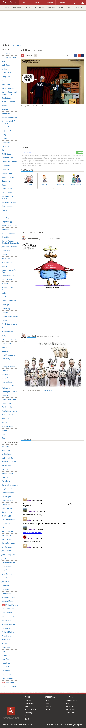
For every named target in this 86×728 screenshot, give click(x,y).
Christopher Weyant (10, 485)
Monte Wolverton (8, 624)
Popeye (4, 328)
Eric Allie (5, 527)
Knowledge (51, 7)
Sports (69, 7)
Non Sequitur (7, 297)
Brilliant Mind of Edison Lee (8, 122)
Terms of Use (68, 724)
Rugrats (5, 351)
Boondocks (6, 113)
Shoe (3, 362)
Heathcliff (5, 229)
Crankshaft (6, 142)
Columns (48, 706)
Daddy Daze (6, 154)
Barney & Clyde (8, 88)
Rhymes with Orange (10, 339)
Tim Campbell (7, 678)
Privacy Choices (78, 726)
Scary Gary (6, 359)
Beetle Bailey (7, 98)
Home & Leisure (39, 7)
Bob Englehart (7, 473)
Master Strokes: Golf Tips (10, 271)
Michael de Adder (8, 609)
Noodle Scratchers (9, 301)
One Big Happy (7, 304)
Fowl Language (7, 206)
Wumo (4, 430)
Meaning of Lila (8, 275)
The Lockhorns (7, 403)
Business (7, 7)
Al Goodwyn (6, 454)
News (47, 700)
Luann (4, 254)
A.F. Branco (6, 446)
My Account (70, 706)
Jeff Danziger (7, 547)
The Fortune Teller (9, 399)
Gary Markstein (8, 531)
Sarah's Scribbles (8, 355)
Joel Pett (5, 558)
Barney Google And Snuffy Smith (9, 93)
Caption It (5, 127)
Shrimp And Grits (8, 366)
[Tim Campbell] (23, 237)
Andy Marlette (7, 458)
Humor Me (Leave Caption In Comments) (10, 242)
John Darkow (7, 574)
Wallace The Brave (9, 415)
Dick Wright (6, 516)
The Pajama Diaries (9, 411)
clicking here (38, 165)
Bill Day (5, 469)
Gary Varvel (6, 539)
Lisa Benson (6, 593)
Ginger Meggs (7, 221)
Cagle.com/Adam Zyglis (50, 390)
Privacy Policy (58, 724)
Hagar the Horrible (9, 225)
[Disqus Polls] (52, 467)
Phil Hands (6, 640)
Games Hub (78, 7)
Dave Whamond (8, 504)
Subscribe (80, 152)
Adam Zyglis (6, 450)
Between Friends (8, 102)
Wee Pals (5, 419)
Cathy (4, 134)
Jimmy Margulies (8, 554)
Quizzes (48, 710)
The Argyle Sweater (9, 391)
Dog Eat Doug (7, 173)
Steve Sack (6, 671)
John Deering (7, 578)
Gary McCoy (6, 535)
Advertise (50, 724)
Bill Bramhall (7, 465)
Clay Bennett (7, 489)
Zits (3, 438)
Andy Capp (6, 65)
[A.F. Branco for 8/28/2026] (22, 55)
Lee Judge (5, 589)
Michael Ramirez (10, 605)
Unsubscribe (78, 724)
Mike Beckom (7, 613)
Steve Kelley (6, 667)
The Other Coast (8, 407)
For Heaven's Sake (9, 202)
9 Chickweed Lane (9, 57)
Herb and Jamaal (8, 233)
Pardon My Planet (9, 308)
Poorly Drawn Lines (9, 324)
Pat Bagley (6, 628)
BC (3, 80)
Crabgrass (6, 138)
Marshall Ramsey (8, 601)
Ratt (3, 651)
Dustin (4, 185)
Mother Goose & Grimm (8, 288)
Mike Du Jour (7, 279)
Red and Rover (7, 332)
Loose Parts (6, 250)
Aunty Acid (6, 76)
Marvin (4, 266)
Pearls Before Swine (10, 316)
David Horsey (7, 508)
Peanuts (5, 312)
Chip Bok (5, 477)
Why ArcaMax (70, 710)
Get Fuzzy (5, 218)
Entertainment (17, 7)
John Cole (5, 570)
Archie (4, 69)
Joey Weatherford (8, 562)
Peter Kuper (6, 636)
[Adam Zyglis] (23, 335)
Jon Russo (5, 582)
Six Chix (5, 370)
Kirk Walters (6, 585)
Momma (5, 283)
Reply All (5, 335)
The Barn (5, 395)
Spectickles (6, 374)
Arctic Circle (6, 73)
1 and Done (6, 53)
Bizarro (4, 105)
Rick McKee (6, 655)
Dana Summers (8, 493)
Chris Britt (6, 481)
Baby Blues (6, 84)
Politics (61, 7)
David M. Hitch (7, 512)
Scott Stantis (6, 659)
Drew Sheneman (8, 520)
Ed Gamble (6, 524)
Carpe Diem (6, 131)
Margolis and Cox (8, 597)
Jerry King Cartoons (9, 247)
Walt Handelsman (9, 686)
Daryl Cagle (6, 496)
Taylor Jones (6, 674)
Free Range (6, 210)
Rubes (4, 347)
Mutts (4, 293)
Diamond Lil (6, 165)
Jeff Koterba (6, 551)
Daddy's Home (7, 158)
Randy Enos (6, 647)
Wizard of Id (6, 422)
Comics (48, 703)
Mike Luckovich (8, 616)
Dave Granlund (7, 500)
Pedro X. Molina (8, 632)
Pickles (4, 320)
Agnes (4, 61)
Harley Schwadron (9, 543)
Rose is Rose (6, 343)
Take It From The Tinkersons (8, 387)
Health (28, 7)
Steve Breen (6, 663)
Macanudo (6, 258)
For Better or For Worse (8, 197)
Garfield (5, 214)
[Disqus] (52, 523)
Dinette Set (6, 169)
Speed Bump (7, 378)
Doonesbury (6, 181)
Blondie (5, 109)
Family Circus (7, 189)
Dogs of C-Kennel (8, 177)
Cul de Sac (6, 146)
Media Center (70, 713)
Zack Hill (5, 434)
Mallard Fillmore (8, 262)
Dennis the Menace (9, 162)
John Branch (6, 566)
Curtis (4, 150)
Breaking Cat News (9, 117)
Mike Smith (6, 620)
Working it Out (7, 426)
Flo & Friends (7, 192)
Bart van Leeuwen (9, 462)
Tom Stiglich (8, 682)
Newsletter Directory (73, 716)
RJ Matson (6, 643)
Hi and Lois (6, 237)
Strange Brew (7, 382)
